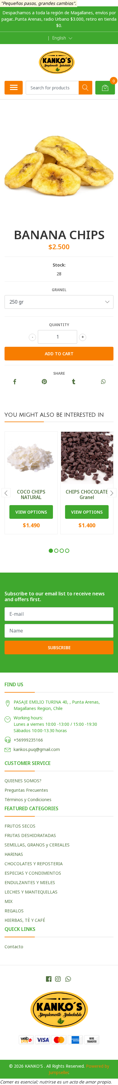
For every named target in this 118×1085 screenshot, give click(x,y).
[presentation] (6, 492)
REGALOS (14, 911)
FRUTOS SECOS (20, 826)
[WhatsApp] (68, 979)
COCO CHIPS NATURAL (31, 494)
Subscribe (59, 647)
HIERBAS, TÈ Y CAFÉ (25, 920)
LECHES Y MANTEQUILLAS (31, 892)
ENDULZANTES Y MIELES (30, 882)
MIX (8, 901)
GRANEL (59, 289)
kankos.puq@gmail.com (37, 749)
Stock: (59, 265)
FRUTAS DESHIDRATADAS (30, 835)
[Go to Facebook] (48, 979)
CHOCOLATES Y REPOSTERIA (34, 863)
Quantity (59, 324)
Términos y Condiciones (28, 799)
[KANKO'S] (56, 62)
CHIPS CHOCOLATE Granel (87, 494)
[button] (62, 38)
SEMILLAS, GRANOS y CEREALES (37, 845)
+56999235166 (28, 740)
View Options (31, 512)
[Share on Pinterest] (44, 382)
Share (59, 373)
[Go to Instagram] (58, 979)
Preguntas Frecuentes (26, 790)
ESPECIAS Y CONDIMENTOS (33, 873)
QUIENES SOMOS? (23, 781)
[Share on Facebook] (14, 382)
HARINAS (14, 854)
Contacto (14, 946)
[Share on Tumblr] (73, 382)
